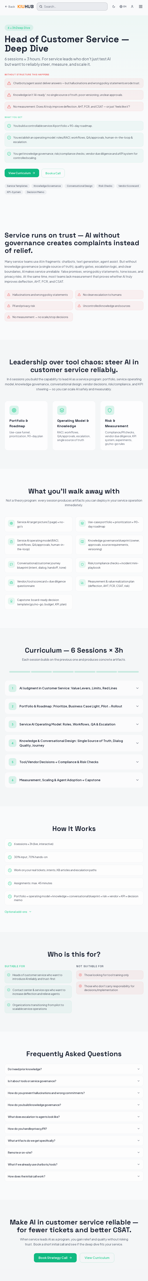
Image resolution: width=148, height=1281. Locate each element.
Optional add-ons (16, 911)
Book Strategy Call (53, 1258)
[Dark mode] (114, 6)
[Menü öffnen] (140, 6)
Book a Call (53, 173)
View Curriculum (19, 173)
